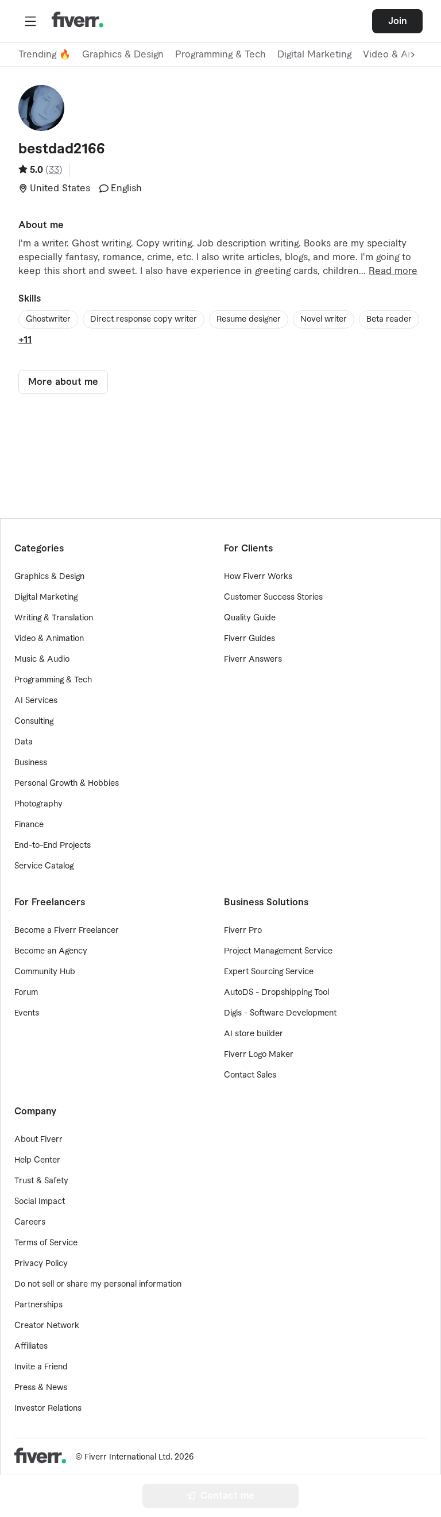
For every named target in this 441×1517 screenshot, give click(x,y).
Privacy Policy (41, 1264)
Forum (26, 993)
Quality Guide (250, 618)
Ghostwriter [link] (48, 319)
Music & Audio (41, 659)
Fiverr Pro (243, 931)
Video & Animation (49, 639)
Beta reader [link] (389, 319)
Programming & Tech (220, 54)
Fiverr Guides (249, 639)
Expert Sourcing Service (269, 972)
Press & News (40, 1388)
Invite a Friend (41, 1367)
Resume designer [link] (248, 319)
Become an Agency (50, 951)
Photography (38, 804)
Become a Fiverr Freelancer (66, 931)
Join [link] (397, 21)
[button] (30, 21)
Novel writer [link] (323, 319)
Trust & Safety (41, 1181)
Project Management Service (278, 951)
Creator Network (46, 1326)
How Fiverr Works (258, 577)
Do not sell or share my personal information (97, 1284)
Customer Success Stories (273, 597)
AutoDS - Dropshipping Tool (276, 993)
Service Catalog (44, 866)
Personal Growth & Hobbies (66, 783)
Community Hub (44, 972)
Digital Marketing (314, 54)
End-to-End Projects (52, 846)
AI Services (35, 701)
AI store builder (253, 1034)
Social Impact (39, 1202)
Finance (29, 825)
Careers (29, 1222)
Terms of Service (46, 1243)
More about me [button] (63, 382)
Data (23, 742)
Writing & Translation (53, 618)
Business (30, 763)
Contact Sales (250, 1075)
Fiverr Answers (253, 659)
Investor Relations (48, 1408)
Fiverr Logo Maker (258, 1055)
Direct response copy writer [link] (143, 319)
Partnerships (38, 1305)
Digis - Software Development (280, 1013)
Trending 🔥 (44, 54)
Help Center (37, 1160)
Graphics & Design (123, 54)
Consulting (33, 721)
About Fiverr (38, 1140)
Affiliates (31, 1346)
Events (26, 1013)
